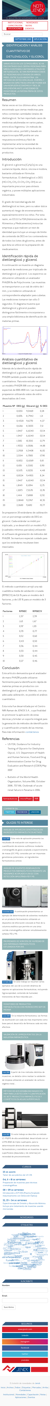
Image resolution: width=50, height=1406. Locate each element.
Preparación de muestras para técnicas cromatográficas (20, 1182)
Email (4, 1296)
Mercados (36, 1388)
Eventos (29, 29)
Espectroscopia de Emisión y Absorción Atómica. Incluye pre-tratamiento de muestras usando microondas (24, 1204)
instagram (25, 1342)
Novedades (32, 23)
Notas (29, 26)
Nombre (6, 1286)
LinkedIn (35, 812)
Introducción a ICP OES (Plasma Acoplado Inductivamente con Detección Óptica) (21, 1193)
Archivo (10, 1388)
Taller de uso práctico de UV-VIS (17, 1173)
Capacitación (15, 26)
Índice (17, 1388)
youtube (25, 1360)
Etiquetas (26, 1388)
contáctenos (32, 732)
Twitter (9, 812)
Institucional (15, 23)
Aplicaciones (15, 29)
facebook (25, 1348)
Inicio (3, 1388)
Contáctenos (25, 1390)
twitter (25, 1354)
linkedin (25, 1336)
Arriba (45, 1388)
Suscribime (9, 1307)
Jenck (37, 1383)
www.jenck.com (25, 1329)
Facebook (22, 812)
